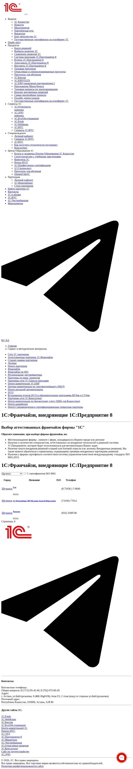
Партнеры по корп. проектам (24, 377)
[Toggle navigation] (26, 14)
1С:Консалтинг (9, 748)
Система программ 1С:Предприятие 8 (35, 57)
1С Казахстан (21, 21)
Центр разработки (18, 404)
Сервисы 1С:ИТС (24, 130)
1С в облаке (14, 194)
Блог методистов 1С (25, 36)
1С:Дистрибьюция (18, 200)
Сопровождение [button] (17, 133)
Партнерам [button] (14, 177)
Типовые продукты (25, 68)
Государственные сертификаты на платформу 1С (41, 39)
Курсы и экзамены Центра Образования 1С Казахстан (44, 153)
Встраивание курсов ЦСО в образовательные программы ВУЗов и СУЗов (49, 395)
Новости (19, 24)
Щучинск (7, 488)
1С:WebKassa (8, 719)
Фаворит (16, 512)
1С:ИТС (18, 127)
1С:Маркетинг (9, 739)
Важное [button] (12, 19)
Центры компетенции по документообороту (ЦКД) (36, 386)
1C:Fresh (19, 121)
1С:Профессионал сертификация (32, 165)
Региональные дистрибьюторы (25, 374)
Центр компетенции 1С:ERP (23, 383)
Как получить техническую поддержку (36, 144)
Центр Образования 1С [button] (21, 150)
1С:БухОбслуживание (26, 118)
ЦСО (10, 392)
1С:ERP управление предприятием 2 (34, 83)
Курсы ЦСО (21, 162)
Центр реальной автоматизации (25, 389)
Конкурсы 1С (21, 159)
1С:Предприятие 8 (11, 736)
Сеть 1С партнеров (18, 354)
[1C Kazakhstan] (13, 13)
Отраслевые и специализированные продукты (40, 71)
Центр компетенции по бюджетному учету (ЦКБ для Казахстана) (44, 401)
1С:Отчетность (22, 108)
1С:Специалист (22, 168)
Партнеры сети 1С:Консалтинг (25, 398)
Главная (12, 345)
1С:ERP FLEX (22, 80)
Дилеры (12, 363)
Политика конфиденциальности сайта (22, 766)
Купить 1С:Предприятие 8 (28, 60)
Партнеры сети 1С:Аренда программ (28, 380)
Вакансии (19, 33)
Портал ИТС (8, 731)
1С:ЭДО (19, 114)
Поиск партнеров (17, 366)
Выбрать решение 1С (26, 51)
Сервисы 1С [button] (14, 103)
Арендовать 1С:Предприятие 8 (31, 62)
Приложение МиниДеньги (29, 86)
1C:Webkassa (21, 124)
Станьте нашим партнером (22, 360)
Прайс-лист (14, 42)
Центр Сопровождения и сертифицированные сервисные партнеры (45, 407)
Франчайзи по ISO (18, 372)
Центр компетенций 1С (14, 728)
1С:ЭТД (5, 734)
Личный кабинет (23, 136)
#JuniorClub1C (22, 174)
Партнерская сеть (24, 30)
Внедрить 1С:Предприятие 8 (30, 65)
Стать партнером (23, 185)
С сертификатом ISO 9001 (41, 473)
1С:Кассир (20, 77)
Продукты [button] (13, 45)
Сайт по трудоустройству (15, 751)
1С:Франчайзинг (23, 183)
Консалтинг (20, 147)
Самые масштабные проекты (30, 95)
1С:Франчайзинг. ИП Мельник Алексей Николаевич (34, 501)
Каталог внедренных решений (31, 92)
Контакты (13, 191)
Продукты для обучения (27, 74)
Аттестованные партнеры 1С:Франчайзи (30, 357)
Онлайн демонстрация (26, 98)
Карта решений (22, 48)
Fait (14, 487)
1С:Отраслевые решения (15, 745)
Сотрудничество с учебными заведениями (37, 156)
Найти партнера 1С (18, 188)
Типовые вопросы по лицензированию (36, 89)
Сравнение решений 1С (27, 54)
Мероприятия (21, 27)
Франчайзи (14, 369)
